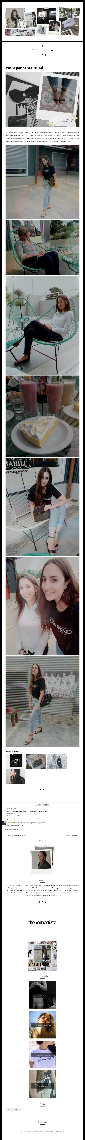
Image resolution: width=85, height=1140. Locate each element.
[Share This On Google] (46, 789)
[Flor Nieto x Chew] (15, 768)
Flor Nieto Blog (38, 1131)
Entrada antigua (71, 835)
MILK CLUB (42, 996)
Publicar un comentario (12, 829)
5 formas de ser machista (42, 1055)
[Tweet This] (41, 789)
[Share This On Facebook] (38, 789)
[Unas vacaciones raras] (36, 768)
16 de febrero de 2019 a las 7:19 (16, 825)
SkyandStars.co (59, 1131)
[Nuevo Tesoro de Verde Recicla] (15, 784)
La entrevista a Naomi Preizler (42, 1025)
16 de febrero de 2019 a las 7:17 (16, 816)
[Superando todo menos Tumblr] (57, 768)
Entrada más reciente (15, 835)
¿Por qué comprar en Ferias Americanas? (42, 1085)
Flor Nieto (10, 820)
